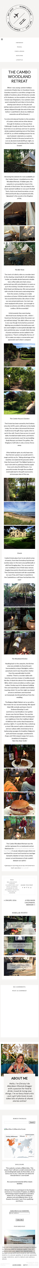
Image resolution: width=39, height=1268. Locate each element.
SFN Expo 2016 (10, 900)
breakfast (13, 882)
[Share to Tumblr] (28, 887)
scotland (11, 891)
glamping (14, 886)
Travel (19, 47)
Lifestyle (19, 59)
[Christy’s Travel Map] (19, 1146)
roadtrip (16, 889)
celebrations (10, 885)
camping (12, 883)
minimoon (8, 889)
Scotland (19, 55)
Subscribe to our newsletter (19, 1211)
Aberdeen (19, 42)
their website (24, 868)
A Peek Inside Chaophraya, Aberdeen (30, 902)
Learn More (16, 1265)
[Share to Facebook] (22, 887)
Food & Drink (19, 51)
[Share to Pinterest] (26, 887)
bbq (8, 882)
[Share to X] (24, 887)
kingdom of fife (12, 888)
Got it (25, 1265)
